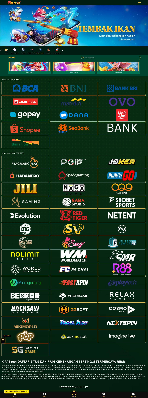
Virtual (48, 53)
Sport (23, 53)
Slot (6, 53)
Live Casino (14, 53)
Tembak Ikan (40, 53)
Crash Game (57, 53)
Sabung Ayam (32, 53)
